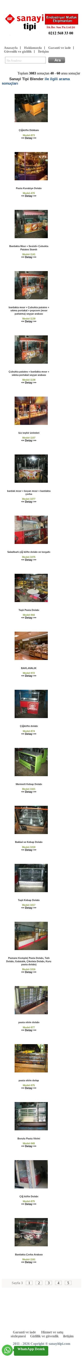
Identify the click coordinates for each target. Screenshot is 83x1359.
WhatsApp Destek (31, 1349)
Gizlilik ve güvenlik (44, 1336)
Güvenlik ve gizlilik (18, 51)
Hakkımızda (33, 47)
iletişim (68, 1336)
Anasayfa (11, 47)
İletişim (43, 51)
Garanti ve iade (59, 47)
